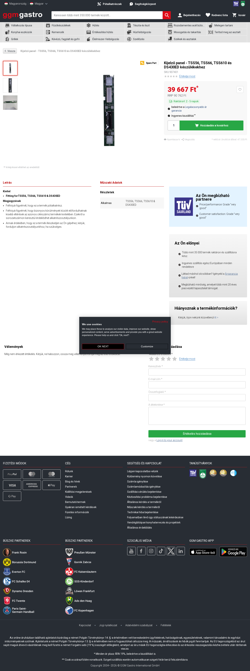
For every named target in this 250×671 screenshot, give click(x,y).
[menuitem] (23, 25)
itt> (216, 317)
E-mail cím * (155, 379)
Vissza (10, 50)
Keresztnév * (155, 366)
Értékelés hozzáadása (197, 433)
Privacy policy (160, 321)
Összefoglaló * (157, 391)
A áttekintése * (156, 404)
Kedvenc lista (220, 15)
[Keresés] (167, 15)
